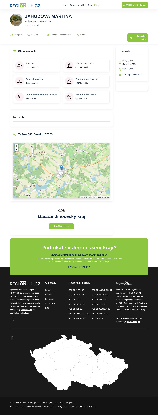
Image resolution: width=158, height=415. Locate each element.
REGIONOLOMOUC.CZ (101, 309)
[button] (61, 167)
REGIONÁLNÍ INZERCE (79, 267)
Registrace (141, 5)
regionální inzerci (25, 310)
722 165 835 (127, 69)
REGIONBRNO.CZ (99, 299)
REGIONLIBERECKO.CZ (78, 314)
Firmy (97, 5)
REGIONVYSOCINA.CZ (101, 295)
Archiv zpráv (50, 303)
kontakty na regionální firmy (28, 300)
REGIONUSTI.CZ (75, 309)
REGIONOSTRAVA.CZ (100, 314)
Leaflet (85, 197)
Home (65, 5)
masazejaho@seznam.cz (133, 74)
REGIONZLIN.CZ (98, 304)
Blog (90, 5)
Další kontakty (60, 226)
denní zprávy (15, 296)
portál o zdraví (135, 318)
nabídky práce (27, 303)
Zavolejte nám (141, 37)
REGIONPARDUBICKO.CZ (102, 290)
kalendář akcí (15, 303)
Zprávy (73, 5)
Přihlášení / (130, 5)
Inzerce (48, 290)
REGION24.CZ (97, 318)
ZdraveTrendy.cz (133, 322)
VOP (67, 403)
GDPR (60, 403)
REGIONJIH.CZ (75, 299)
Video (83, 5)
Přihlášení (49, 295)
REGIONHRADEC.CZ (77, 318)
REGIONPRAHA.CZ (76, 304)
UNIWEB (119, 303)
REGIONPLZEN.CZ (76, 290)
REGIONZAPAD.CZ (76, 295)
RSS (47, 308)
